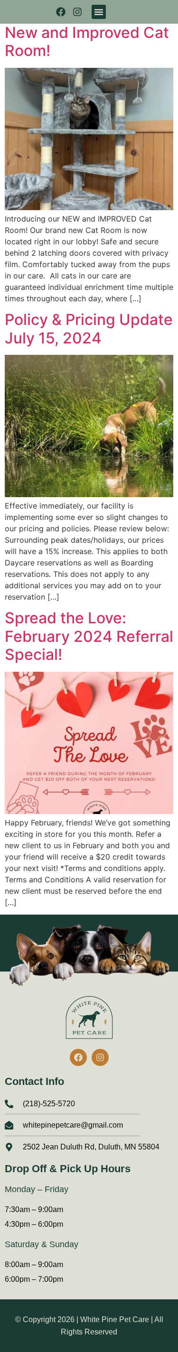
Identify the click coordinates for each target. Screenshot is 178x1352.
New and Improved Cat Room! (87, 41)
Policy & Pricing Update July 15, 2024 (89, 328)
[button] (99, 12)
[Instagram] (77, 12)
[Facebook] (61, 12)
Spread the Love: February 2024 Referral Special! (89, 636)
